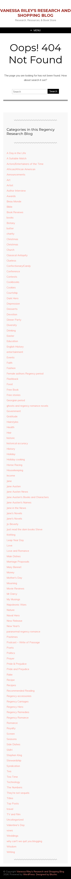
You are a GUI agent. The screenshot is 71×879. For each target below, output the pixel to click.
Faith (9, 362)
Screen (11, 733)
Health (10, 427)
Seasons (12, 739)
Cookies (11, 287)
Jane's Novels (14, 513)
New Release (14, 620)
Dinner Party (14, 319)
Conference (13, 271)
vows (10, 830)
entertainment (15, 352)
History (11, 448)
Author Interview (16, 190)
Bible (9, 206)
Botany (11, 223)
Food (10, 384)
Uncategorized (15, 819)
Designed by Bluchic (46, 874)
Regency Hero (15, 706)
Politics (11, 653)
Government (14, 411)
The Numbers (14, 787)
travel (10, 809)
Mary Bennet (14, 567)
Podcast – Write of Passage (23, 642)
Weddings (12, 835)
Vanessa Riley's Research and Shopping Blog (35, 13)
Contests (12, 276)
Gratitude (12, 416)
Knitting (11, 534)
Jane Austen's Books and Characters (28, 497)
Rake (10, 674)
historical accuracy (17, 443)
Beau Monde (14, 201)
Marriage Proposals (18, 561)
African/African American (21, 169)
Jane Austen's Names (19, 502)
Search (53, 91)
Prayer (10, 658)
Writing (11, 852)
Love (9, 545)
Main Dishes (14, 556)
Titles (10, 798)
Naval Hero (13, 615)
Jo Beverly (12, 524)
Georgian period (16, 400)
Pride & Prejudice (17, 663)
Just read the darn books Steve (24, 529)
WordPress (29, 874)
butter (10, 228)
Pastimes (12, 636)
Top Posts (13, 803)
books (10, 217)
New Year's (13, 626)
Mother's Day (14, 577)
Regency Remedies (18, 712)
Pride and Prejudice (18, 669)
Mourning (12, 583)
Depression (13, 303)
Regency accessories (19, 696)
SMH (9, 749)
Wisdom (11, 846)
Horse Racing (14, 464)
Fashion (11, 368)
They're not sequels (18, 792)
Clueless (11, 260)
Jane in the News (16, 508)
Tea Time (12, 776)
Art (8, 180)
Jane (9, 481)
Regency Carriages (18, 701)
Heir (9, 432)
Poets (10, 647)
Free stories (13, 395)
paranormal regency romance (23, 631)
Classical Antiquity (17, 255)
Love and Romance (18, 550)
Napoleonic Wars (16, 604)
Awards (11, 196)
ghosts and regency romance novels (27, 405)
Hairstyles (12, 421)
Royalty (11, 728)
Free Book (12, 389)
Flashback (12, 378)
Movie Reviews (15, 588)
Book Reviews (15, 212)
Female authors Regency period (25, 373)
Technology (13, 782)
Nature (11, 610)
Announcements (16, 174)
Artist (10, 185)
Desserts (12, 308)
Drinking (11, 330)
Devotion (12, 314)
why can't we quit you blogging (24, 841)
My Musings (13, 599)
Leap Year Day (15, 540)
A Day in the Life (16, 153)
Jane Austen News (17, 491)
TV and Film (13, 814)
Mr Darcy (12, 593)
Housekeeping (15, 470)
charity (10, 233)
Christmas (12, 239)
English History (15, 346)
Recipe (11, 679)
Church (10, 249)
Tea (9, 771)
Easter (10, 335)
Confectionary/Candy (19, 265)
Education (12, 341)
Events (11, 357)
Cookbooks (13, 282)
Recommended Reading (21, 690)
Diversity (12, 325)
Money (10, 572)
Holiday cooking (16, 459)
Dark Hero (12, 298)
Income (11, 475)
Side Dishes (13, 744)
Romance (12, 722)
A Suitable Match (16, 158)
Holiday (11, 454)
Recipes (11, 685)
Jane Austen (14, 486)
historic (11, 438)
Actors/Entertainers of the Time (25, 163)
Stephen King (14, 755)
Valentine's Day (16, 825)
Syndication (13, 766)
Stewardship (14, 760)
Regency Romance (18, 717)
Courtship (12, 292)
